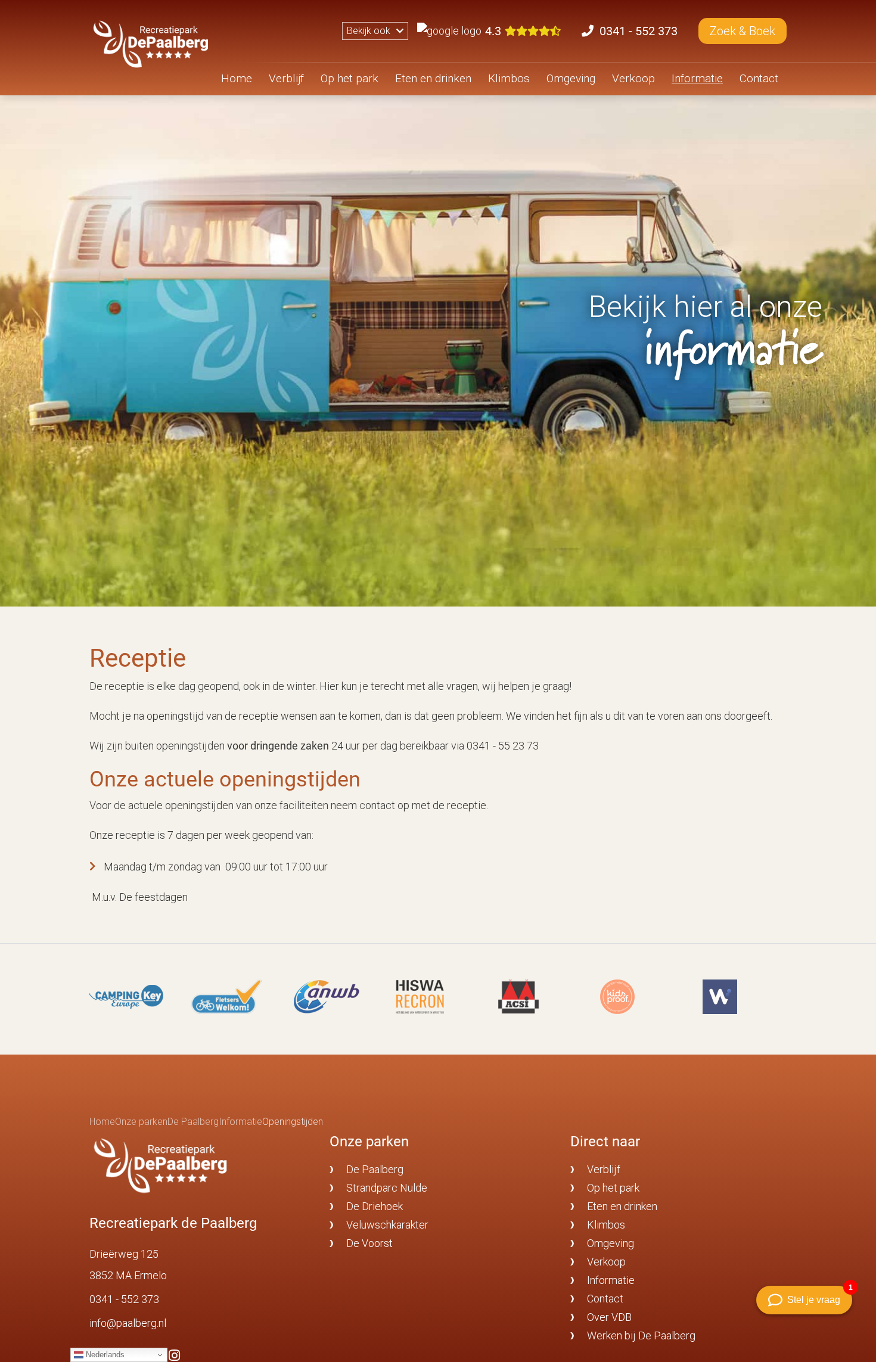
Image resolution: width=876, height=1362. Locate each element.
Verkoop (633, 78)
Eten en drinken (433, 78)
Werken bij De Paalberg (641, 1335)
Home (236, 78)
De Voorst (369, 1243)
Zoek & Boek (742, 31)
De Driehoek (374, 1206)
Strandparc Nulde (386, 1187)
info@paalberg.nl (127, 1323)
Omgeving (570, 78)
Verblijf (286, 78)
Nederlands (104, 1354)
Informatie (697, 78)
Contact (759, 78)
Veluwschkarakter (387, 1224)
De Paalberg (374, 1169)
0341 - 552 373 (124, 1299)
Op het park (349, 78)
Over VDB (609, 1317)
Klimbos (509, 78)
